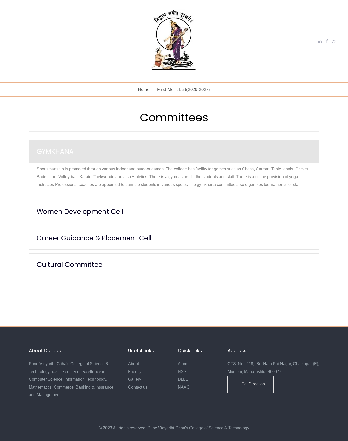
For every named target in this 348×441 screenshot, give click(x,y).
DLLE (183, 379)
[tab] (174, 152)
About (133, 364)
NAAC (184, 387)
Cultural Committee (69, 264)
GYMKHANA (55, 151)
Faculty (134, 371)
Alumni (184, 364)
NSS (182, 371)
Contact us (138, 387)
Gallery (134, 379)
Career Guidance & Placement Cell (94, 238)
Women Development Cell (80, 211)
